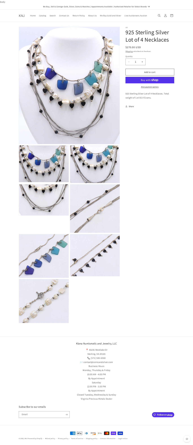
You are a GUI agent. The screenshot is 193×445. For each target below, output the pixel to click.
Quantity (129, 56)
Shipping (129, 51)
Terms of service (77, 438)
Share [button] (131, 106)
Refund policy (50, 438)
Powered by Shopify (35, 438)
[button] (159, 15)
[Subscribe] (66, 414)
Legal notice (122, 438)
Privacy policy (63, 438)
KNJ (26, 438)
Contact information (107, 438)
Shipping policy (91, 438)
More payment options (150, 87)
